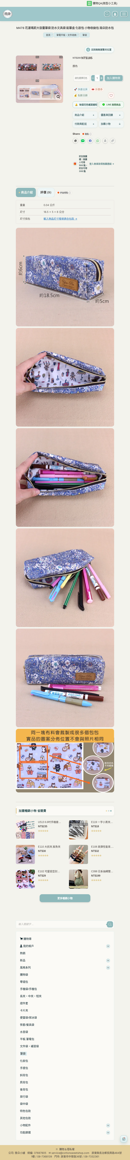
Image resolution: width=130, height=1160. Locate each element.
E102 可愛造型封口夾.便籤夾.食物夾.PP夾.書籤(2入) (49, 871)
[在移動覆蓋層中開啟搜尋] (105, 14)
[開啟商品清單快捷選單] (123, 1139)
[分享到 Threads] (75, 140)
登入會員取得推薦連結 (101, 163)
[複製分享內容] (112, 140)
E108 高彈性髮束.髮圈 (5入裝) (102, 847)
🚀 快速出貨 (81, 89)
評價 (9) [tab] (45, 192)
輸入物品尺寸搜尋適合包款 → (60, 218)
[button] (76, 52)
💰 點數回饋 (81, 95)
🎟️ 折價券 (97, 89)
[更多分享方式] (105, 140)
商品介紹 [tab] (27, 192)
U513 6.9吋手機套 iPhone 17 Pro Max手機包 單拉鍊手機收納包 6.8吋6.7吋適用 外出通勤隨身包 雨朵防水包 (49, 822)
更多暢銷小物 (65, 898)
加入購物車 (113, 78)
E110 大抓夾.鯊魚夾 (49, 846)
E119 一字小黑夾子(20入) (102, 822)
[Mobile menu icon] (124, 14)
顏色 (75, 66)
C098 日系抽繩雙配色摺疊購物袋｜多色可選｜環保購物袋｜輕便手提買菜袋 (102, 871)
